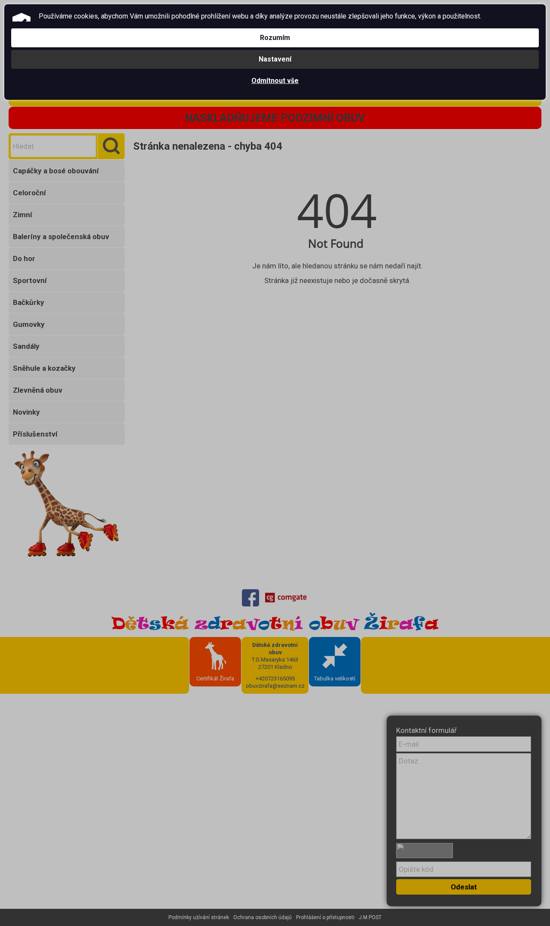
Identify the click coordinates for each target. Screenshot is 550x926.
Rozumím (275, 38)
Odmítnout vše (275, 81)
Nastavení (275, 59)
